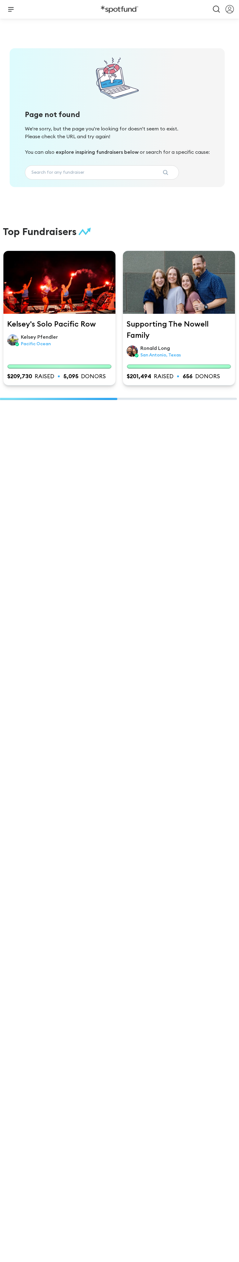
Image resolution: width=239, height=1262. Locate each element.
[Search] (216, 9)
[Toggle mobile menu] (11, 9)
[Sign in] (230, 9)
